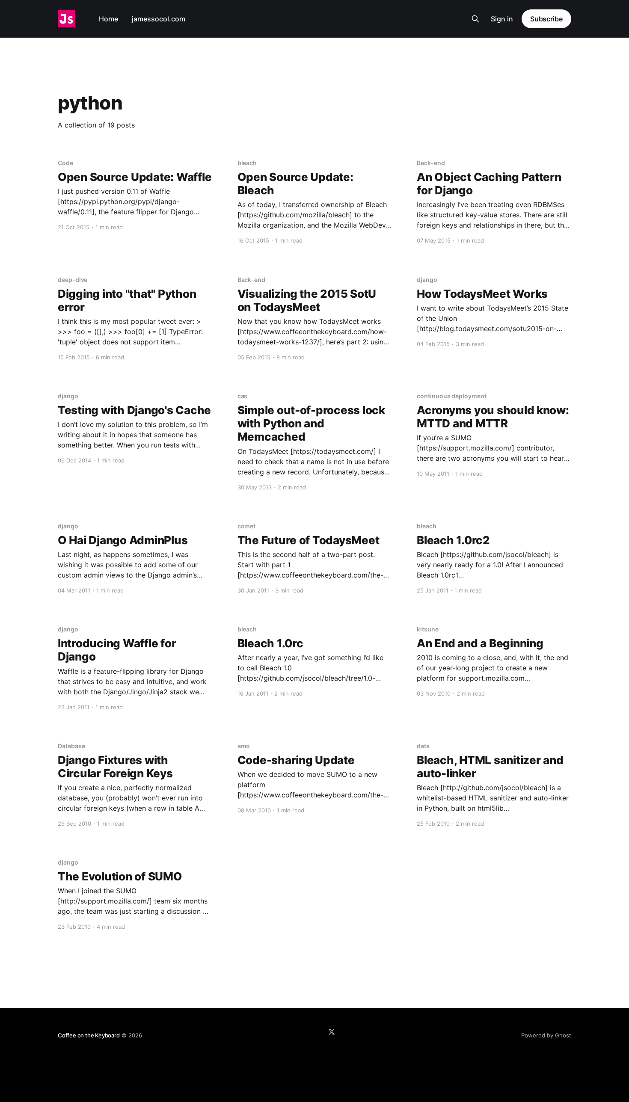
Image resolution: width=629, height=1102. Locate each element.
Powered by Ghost (546, 1035)
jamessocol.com (158, 19)
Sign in (502, 19)
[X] (331, 1031)
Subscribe (546, 19)
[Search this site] (475, 19)
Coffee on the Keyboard (89, 1035)
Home (108, 19)
